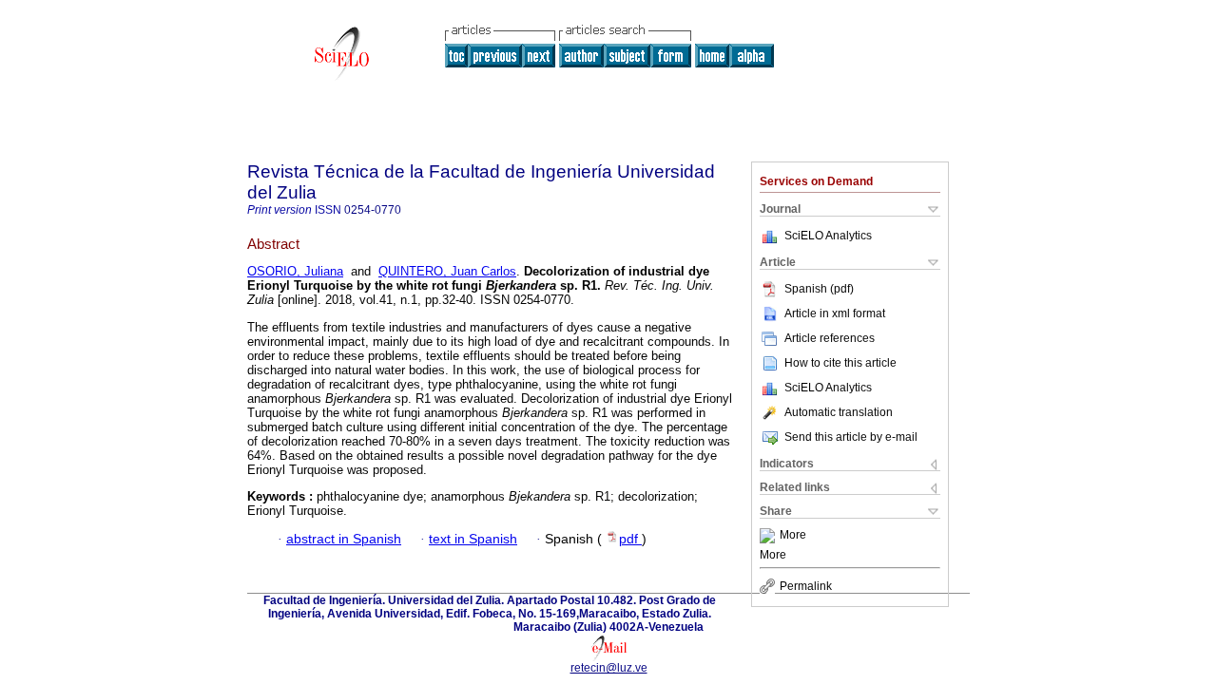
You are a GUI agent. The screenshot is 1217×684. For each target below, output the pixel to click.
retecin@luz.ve (608, 667)
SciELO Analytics (828, 235)
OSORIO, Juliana (295, 271)
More (793, 535)
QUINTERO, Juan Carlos (447, 271)
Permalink (806, 586)
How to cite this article (840, 363)
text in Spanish (473, 539)
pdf (630, 539)
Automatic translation (838, 412)
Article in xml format (834, 313)
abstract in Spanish (343, 539)
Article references (829, 338)
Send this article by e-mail (851, 437)
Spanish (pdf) (819, 288)
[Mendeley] (770, 535)
